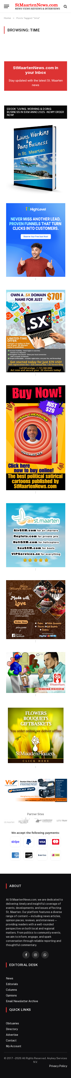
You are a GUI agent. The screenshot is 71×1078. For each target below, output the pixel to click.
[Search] (65, 6)
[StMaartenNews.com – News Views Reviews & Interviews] (37, 6)
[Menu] (6, 6)
